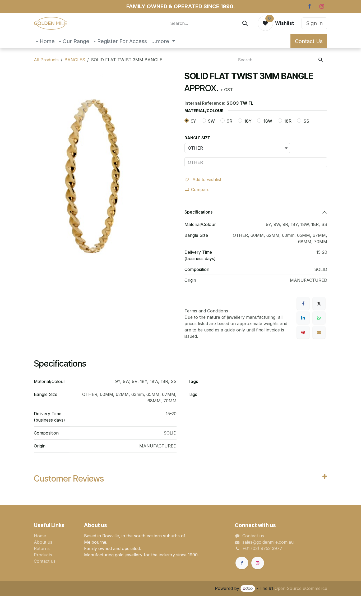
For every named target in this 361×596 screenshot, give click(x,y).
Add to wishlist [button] (206, 179)
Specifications (198, 212)
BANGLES (74, 59)
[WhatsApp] (319, 317)
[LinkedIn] (303, 317)
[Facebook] (309, 6)
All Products (46, 59)
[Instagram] (321, 6)
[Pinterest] (303, 332)
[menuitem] (45, 41)
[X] (319, 303)
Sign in (314, 23)
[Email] (319, 332)
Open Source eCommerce (301, 588)
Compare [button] (200, 189)
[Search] (245, 23)
